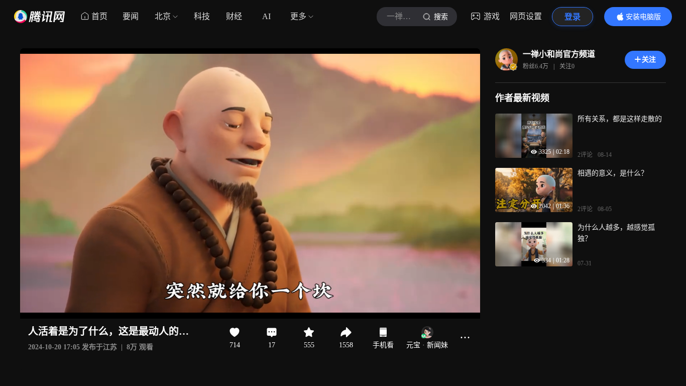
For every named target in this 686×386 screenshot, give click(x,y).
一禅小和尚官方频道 (559, 54)
